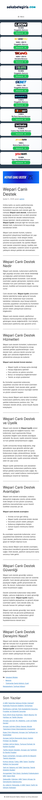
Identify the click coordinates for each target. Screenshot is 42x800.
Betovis (8, 680)
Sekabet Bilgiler (12, 677)
